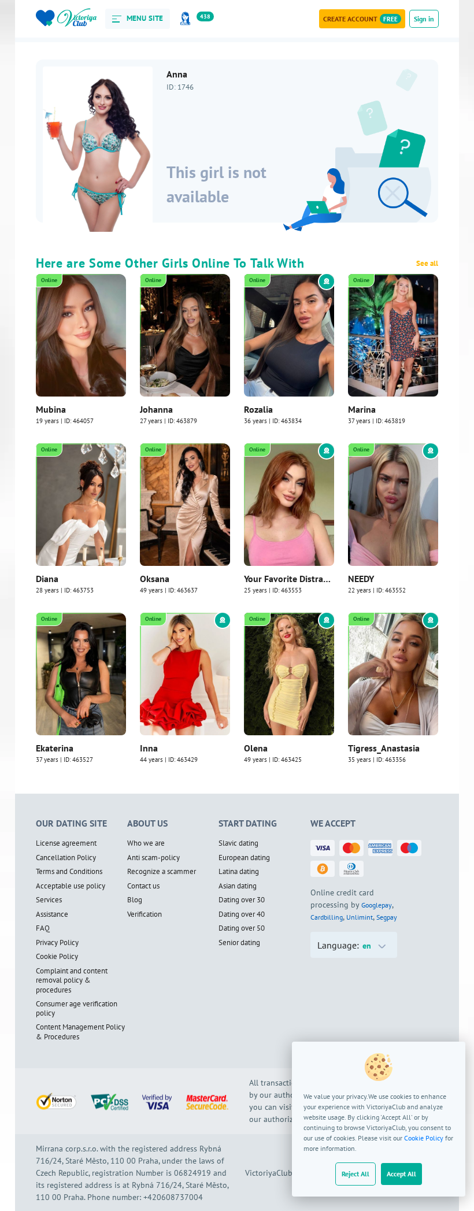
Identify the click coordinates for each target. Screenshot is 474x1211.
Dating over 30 (242, 900)
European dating (244, 857)
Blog (134, 900)
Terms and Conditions (69, 871)
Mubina (51, 409)
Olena (256, 748)
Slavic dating (238, 843)
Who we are (146, 843)
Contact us (143, 886)
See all (427, 263)
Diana (47, 578)
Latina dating (239, 871)
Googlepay (376, 905)
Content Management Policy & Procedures (80, 1032)
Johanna (156, 409)
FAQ (43, 928)
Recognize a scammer (161, 871)
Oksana (154, 578)
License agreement (66, 843)
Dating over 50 (242, 928)
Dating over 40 (242, 914)
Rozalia (258, 409)
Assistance (52, 914)
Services (49, 900)
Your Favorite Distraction (289, 578)
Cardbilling (326, 917)
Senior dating (239, 942)
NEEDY (361, 578)
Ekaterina (54, 748)
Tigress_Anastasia (384, 748)
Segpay (386, 917)
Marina (362, 409)
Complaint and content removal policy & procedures (72, 980)
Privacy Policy (57, 942)
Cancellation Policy (66, 857)
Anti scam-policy (153, 857)
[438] (187, 19)
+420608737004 (173, 1197)
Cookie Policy (423, 1138)
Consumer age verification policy (76, 1009)
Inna (149, 748)
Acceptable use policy (70, 886)
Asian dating (238, 886)
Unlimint (359, 917)
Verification (144, 914)
